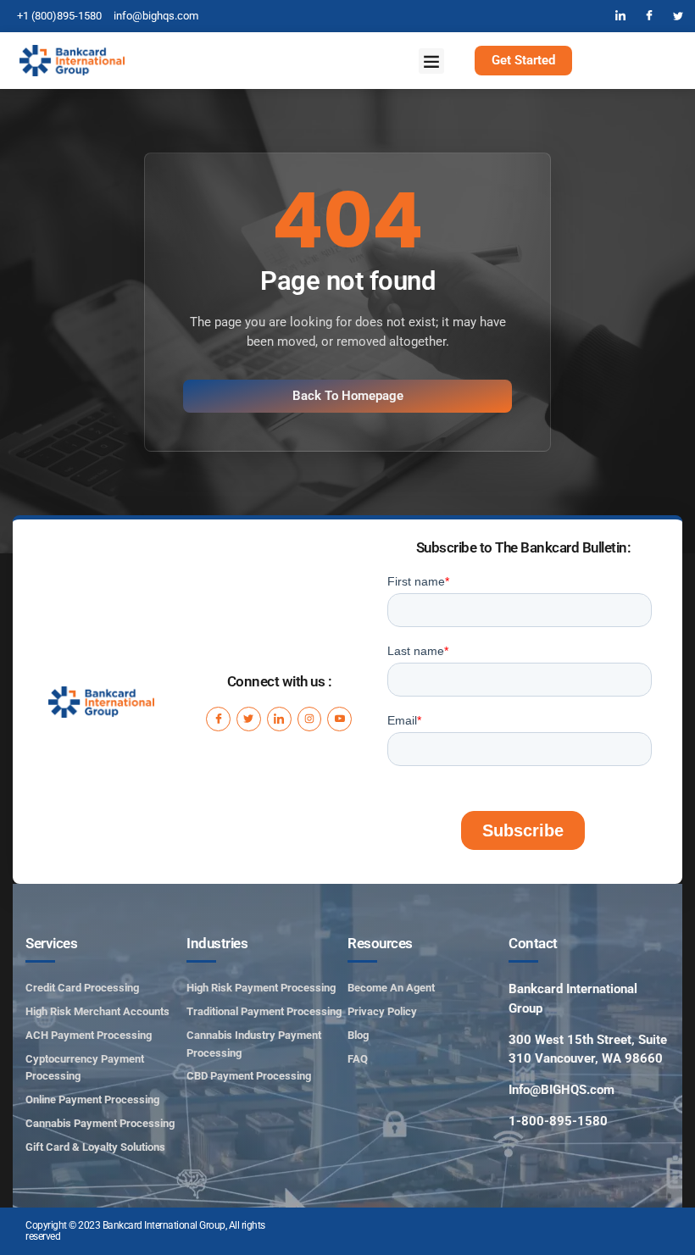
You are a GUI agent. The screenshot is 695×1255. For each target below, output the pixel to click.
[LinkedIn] (620, 16)
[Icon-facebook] (218, 719)
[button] (431, 61)
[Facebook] (649, 16)
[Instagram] (309, 719)
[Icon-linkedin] (279, 719)
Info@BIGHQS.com (561, 1089)
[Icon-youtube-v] (339, 719)
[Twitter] (678, 16)
